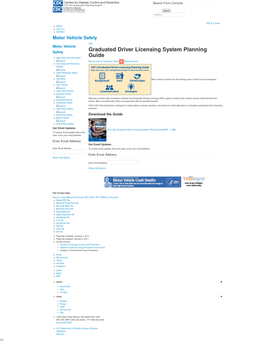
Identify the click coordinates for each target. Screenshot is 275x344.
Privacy (63, 303)
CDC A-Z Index (213, 23)
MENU (59, 26)
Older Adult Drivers (64, 90)
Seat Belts (60, 78)
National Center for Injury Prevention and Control (82, 247)
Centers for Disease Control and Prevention (79, 244)
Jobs (62, 289)
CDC (91, 43)
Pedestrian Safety (64, 102)
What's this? (58, 157)
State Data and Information (68, 57)
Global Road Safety (65, 123)
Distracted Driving (64, 99)
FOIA (62, 306)
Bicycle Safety (62, 117)
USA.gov (60, 334)
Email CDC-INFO (64, 322)
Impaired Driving (63, 93)
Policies (63, 301)
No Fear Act (65, 309)
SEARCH (60, 31)
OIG (62, 312)
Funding (63, 292)
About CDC (65, 286)
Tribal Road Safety (64, 108)
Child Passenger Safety (66, 72)
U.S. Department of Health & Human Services (77, 328)
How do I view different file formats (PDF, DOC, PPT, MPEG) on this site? (85, 197)
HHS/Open (61, 331)
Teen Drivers (62, 84)
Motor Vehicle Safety (75, 37)
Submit (67, 157)
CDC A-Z (60, 29)
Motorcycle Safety (64, 114)
